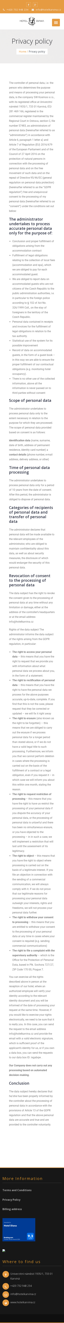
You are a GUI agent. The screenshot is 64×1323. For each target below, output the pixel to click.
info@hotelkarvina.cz (48, 9)
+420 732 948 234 (17, 9)
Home (22, 51)
